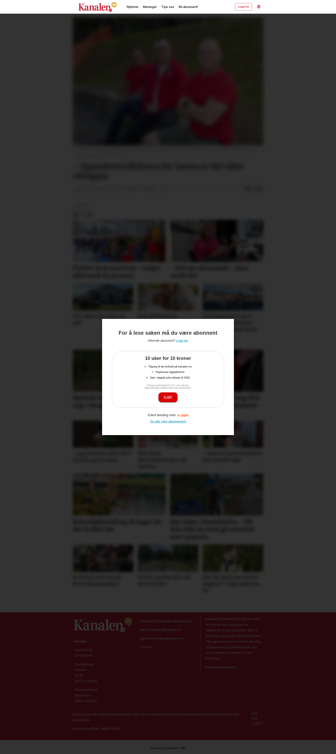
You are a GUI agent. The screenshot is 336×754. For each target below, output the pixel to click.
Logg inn (243, 6)
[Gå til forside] (98, 7)
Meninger (150, 7)
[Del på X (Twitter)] (254, 189)
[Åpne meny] (259, 7)
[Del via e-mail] (260, 189)
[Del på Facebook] (247, 189)
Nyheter (133, 7)
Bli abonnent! (188, 7)
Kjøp (168, 397)
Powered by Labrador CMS (168, 748)
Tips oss (167, 7)
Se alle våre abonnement (168, 421)
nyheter (81, 205)
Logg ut (257, 723)
